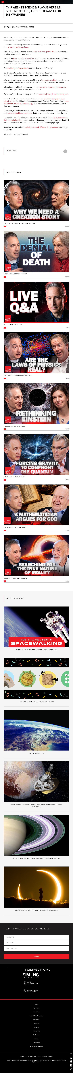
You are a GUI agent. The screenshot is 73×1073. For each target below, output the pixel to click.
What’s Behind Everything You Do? (15, 274)
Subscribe (36, 1023)
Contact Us (36, 1012)
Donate (36, 1038)
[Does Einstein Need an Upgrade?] (36, 403)
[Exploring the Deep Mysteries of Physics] (36, 352)
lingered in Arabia (48, 80)
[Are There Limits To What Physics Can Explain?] (36, 200)
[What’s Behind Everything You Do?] (36, 251)
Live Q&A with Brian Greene (13, 324)
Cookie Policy (36, 1042)
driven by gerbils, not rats (18, 47)
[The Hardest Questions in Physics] (36, 555)
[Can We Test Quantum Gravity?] (36, 454)
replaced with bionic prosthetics (19, 113)
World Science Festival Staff (20, 27)
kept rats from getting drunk (45, 52)
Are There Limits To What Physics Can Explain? (19, 223)
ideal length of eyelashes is (18, 68)
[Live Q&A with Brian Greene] (36, 302)
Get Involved (36, 1035)
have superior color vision (23, 59)
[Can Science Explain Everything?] (36, 504)
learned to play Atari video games (52, 87)
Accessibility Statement (36, 1046)
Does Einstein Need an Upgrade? (14, 426)
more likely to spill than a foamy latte (54, 94)
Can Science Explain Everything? (15, 527)
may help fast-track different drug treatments (41, 127)
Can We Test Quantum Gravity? (14, 477)
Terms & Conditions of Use (36, 1015)
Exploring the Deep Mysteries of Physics (17, 375)
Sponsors (36, 1008)
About (36, 1004)
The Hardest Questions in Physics (15, 578)
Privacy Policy (36, 1031)
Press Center (36, 1019)
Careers (36, 1027)
